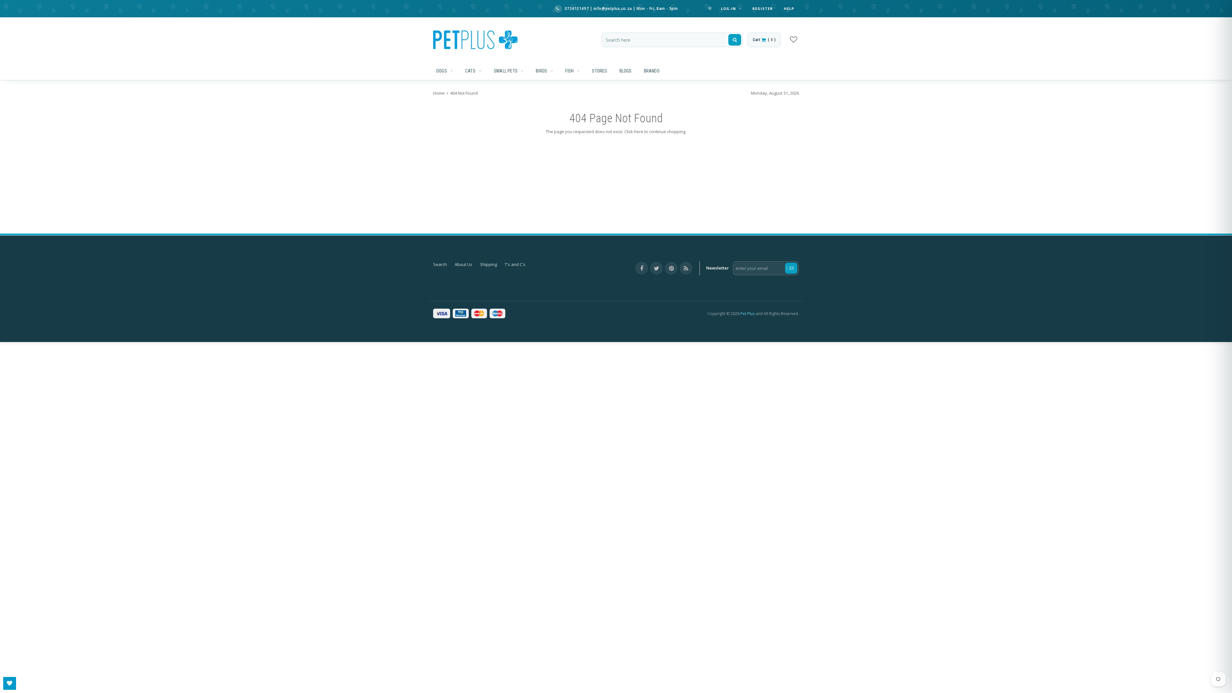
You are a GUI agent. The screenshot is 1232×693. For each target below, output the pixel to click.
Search (440, 264)
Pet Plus (747, 313)
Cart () (764, 39)
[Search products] (734, 40)
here (638, 131)
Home (439, 93)
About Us (463, 264)
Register (762, 8)
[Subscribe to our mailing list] (791, 268)
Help (789, 8)
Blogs (626, 70)
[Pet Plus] (475, 39)
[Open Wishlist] (9, 683)
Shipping (488, 264)
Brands (652, 70)
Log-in (729, 8)
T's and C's (515, 264)
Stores (599, 70)
